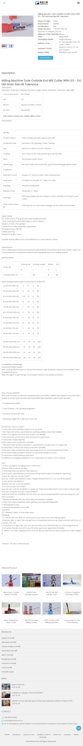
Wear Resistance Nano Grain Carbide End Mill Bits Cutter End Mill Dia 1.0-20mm (11, 621)
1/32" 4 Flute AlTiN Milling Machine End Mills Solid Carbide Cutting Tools (51, 621)
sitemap (42, 737)
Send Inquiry (45, 58)
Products (16, 734)
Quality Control (43, 734)
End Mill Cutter (8, 672)
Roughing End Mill (9, 659)
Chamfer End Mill (9, 663)
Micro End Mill (7, 655)
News (76, 734)
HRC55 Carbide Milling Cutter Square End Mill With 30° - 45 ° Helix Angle (31, 621)
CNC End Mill (7, 667)
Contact (67, 734)
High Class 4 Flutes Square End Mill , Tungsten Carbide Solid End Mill (11, 593)
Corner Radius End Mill (11, 646)
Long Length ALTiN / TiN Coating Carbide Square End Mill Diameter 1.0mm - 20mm (72, 621)
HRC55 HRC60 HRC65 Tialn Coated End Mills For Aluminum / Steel (52, 593)
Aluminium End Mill (9, 650)
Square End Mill (8, 638)
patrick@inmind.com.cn (13, 720)
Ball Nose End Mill (9, 642)
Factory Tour (28, 734)
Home (7, 734)
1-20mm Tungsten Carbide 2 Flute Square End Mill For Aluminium (72, 593)
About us (57, 734)
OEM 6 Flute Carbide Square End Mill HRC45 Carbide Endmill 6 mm (31, 593)
